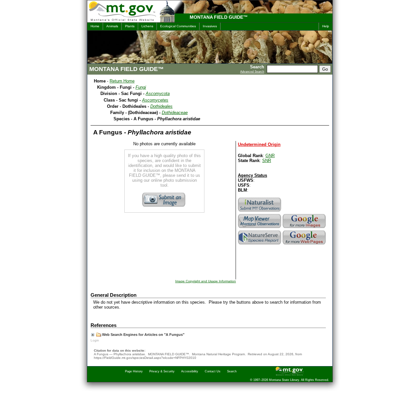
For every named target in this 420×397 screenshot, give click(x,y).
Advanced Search (252, 71)
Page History (134, 371)
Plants (130, 26)
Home (95, 26)
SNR (266, 160)
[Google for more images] (305, 227)
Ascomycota (158, 93)
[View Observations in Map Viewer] (260, 227)
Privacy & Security (162, 371)
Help (325, 26)
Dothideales (161, 106)
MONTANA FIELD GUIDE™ (219, 17)
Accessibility (189, 371)
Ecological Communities (178, 26)
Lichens (147, 26)
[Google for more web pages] (305, 244)
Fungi (141, 87)
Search (232, 371)
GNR (270, 155)
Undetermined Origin (259, 144)
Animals (112, 26)
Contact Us (212, 371)
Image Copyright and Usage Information (205, 281)
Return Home (122, 81)
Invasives (210, 26)
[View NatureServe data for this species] (260, 244)
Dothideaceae (175, 112)
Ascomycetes (155, 100)
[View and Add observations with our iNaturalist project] (260, 211)
